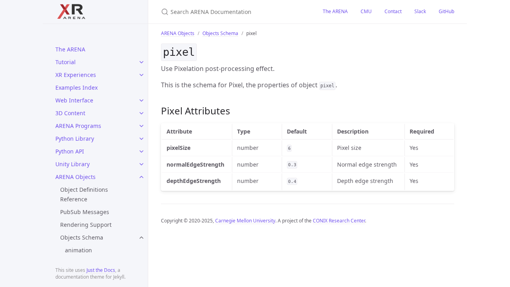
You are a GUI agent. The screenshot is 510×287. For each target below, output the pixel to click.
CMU (366, 11)
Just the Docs (100, 270)
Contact (393, 11)
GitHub (446, 11)
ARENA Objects (75, 177)
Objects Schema (81, 237)
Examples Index (76, 87)
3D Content (70, 113)
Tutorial (65, 62)
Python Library (74, 138)
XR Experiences (75, 75)
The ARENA (70, 49)
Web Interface (74, 100)
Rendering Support (86, 224)
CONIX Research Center (339, 220)
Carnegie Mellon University (245, 220)
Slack (420, 11)
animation (78, 250)
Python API (69, 151)
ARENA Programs (78, 126)
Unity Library (72, 164)
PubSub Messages (84, 212)
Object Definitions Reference (84, 194)
